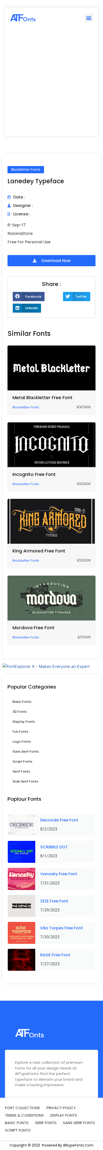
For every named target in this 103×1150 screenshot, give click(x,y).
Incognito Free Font (34, 474)
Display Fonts (23, 721)
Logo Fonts (21, 741)
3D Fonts (19, 711)
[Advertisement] (51, 82)
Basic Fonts (21, 701)
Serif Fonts (21, 771)
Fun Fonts (20, 731)
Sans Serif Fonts (25, 751)
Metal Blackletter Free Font (42, 397)
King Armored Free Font (38, 551)
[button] (89, 18)
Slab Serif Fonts (25, 781)
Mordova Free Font (33, 627)
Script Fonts (22, 761)
